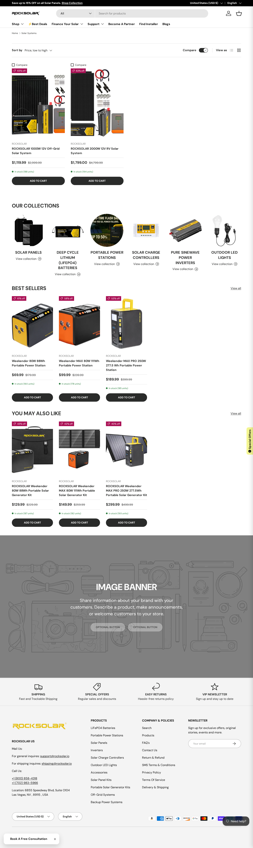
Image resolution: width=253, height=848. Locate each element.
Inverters (97, 750)
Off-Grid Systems (103, 795)
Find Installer (148, 24)
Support (93, 24)
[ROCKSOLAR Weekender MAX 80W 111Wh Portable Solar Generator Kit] (79, 448)
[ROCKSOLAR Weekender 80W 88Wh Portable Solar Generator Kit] (32, 448)
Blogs (166, 24)
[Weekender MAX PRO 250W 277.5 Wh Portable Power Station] (126, 323)
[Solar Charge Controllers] (146, 230)
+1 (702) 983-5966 (25, 783)
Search (147, 728)
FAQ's (146, 743)
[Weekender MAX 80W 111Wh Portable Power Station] (79, 323)
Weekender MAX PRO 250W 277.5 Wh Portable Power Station (126, 365)
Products (148, 735)
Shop (15, 24)
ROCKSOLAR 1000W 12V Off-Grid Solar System (35, 151)
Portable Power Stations (107, 255)
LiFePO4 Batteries (103, 728)
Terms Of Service (153, 780)
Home (15, 33)
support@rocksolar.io (54, 756)
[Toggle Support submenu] (102, 24)
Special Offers (250, 440)
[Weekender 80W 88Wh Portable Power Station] (32, 323)
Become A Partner (121, 24)
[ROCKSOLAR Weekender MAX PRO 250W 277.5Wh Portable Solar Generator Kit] (126, 448)
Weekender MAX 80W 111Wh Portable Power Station (79, 363)
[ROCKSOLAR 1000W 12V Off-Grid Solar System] (38, 103)
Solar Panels (28, 252)
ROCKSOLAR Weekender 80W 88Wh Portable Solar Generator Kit (30, 490)
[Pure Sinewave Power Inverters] (185, 230)
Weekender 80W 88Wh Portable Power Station (29, 363)
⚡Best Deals (37, 24)
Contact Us (149, 750)
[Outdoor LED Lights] (224, 230)
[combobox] (132, 13)
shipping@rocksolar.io (57, 763)
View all (236, 288)
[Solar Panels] (28, 230)
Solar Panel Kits (101, 780)
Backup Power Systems (106, 802)
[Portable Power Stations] (106, 230)
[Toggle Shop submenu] (22, 24)
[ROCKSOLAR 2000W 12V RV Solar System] (97, 103)
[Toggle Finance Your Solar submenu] (81, 24)
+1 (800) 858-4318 (24, 778)
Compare (189, 50)
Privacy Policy (151, 772)
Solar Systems (28, 33)
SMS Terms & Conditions (158, 765)
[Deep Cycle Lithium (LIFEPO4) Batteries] (67, 230)
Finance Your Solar (65, 24)
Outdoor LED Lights (224, 255)
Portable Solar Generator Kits (110, 787)
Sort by (17, 50)
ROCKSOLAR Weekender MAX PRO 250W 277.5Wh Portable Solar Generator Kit (126, 490)
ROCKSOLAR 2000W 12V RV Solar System (95, 151)
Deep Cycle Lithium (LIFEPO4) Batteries (68, 260)
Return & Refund (153, 758)
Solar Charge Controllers (146, 255)
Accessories (99, 772)
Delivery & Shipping (155, 787)
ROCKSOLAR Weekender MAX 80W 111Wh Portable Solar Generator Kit (77, 490)
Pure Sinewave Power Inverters (185, 257)
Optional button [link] (108, 627)
